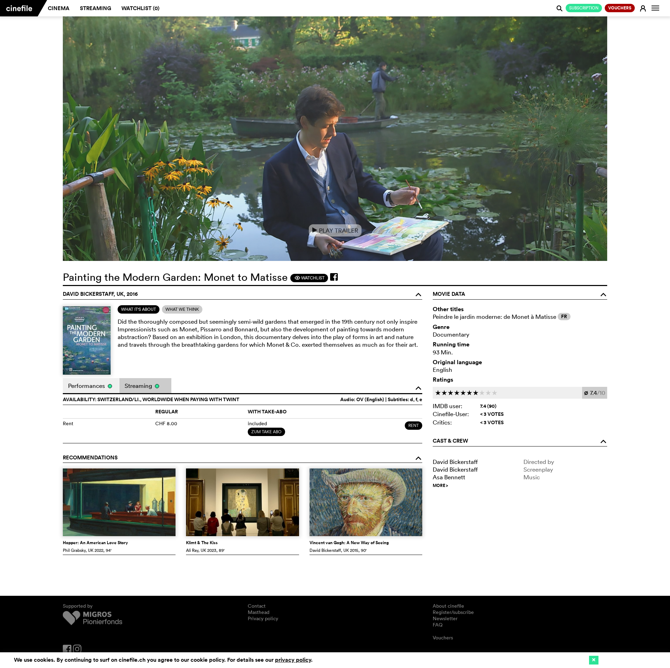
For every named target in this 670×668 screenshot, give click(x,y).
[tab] (138, 309)
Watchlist (309, 278)
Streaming (95, 8)
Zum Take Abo (266, 432)
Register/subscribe (453, 612)
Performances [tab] (87, 385)
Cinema (58, 8)
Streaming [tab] (139, 385)
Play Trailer (335, 230)
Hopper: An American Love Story (95, 543)
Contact (257, 606)
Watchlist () (140, 8)
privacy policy (293, 659)
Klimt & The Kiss (202, 543)
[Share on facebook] (334, 277)
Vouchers (443, 638)
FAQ (437, 625)
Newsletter (445, 618)
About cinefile (448, 606)
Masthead (258, 612)
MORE (440, 485)
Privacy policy (263, 618)
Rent (413, 425)
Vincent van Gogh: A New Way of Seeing (349, 543)
